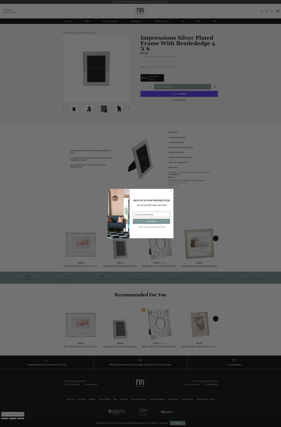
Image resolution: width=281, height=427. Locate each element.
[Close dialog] (171, 191)
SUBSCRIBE (151, 221)
